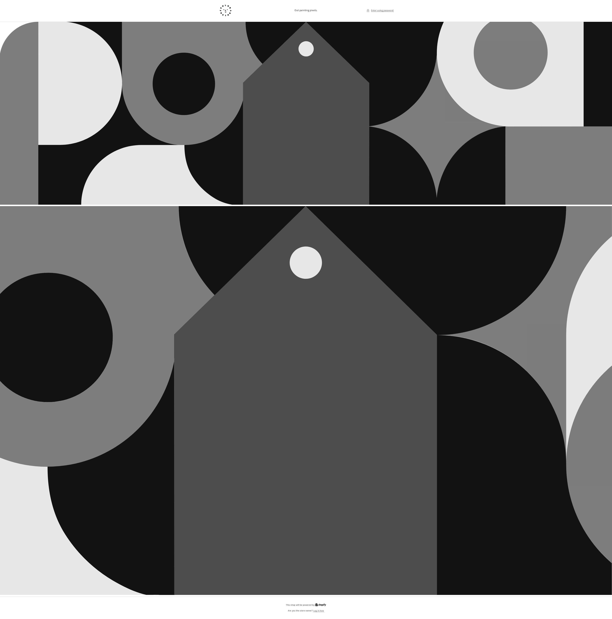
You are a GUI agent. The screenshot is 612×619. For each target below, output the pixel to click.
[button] (380, 10)
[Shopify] (320, 605)
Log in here (318, 610)
